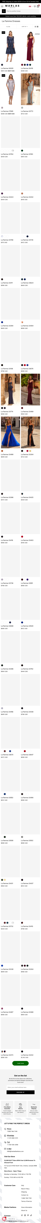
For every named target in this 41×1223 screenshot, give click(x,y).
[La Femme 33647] (30, 733)
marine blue (5, 408)
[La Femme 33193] (30, 132)
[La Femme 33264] (30, 947)
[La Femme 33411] (10, 261)
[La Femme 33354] (10, 304)
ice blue (2, 1051)
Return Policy (25, 1189)
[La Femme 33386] (10, 475)
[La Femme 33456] (10, 690)
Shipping (24, 1192)
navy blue (2, 65)
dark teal (22, 279)
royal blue (27, 65)
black (25, 65)
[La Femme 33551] (30, 561)
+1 (12, 922)
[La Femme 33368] (30, 990)
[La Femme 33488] (10, 432)
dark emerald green (5, 837)
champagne (5, 150)
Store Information (26, 1207)
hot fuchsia (2, 794)
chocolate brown (7, 150)
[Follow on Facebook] (22, 1215)
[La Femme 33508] (10, 818)
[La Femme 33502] (30, 818)
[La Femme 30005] (10, 46)
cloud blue (25, 794)
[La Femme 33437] (30, 861)
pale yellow (27, 108)
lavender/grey (2, 108)
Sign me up (20, 1092)
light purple (5, 579)
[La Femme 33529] (30, 604)
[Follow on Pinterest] (28, 1215)
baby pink (22, 236)
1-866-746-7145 (26, 1198)
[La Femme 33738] (10, 561)
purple (2, 193)
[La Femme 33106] (10, 347)
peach (7, 579)
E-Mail (9, 1149)
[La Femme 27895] (10, 89)
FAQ (22, 1185)
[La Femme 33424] (10, 175)
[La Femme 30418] (30, 46)
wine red (22, 408)
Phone (9, 1129)
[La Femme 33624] (30, 261)
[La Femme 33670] (10, 733)
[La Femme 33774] (10, 389)
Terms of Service (26, 1201)
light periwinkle (2, 236)
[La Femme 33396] (10, 647)
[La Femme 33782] (30, 647)
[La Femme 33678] (30, 347)
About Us (24, 1210)
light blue (22, 108)
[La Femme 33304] (30, 432)
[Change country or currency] (31, 6)
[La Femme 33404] (30, 304)
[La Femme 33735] (30, 218)
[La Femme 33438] (30, 690)
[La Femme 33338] (10, 947)
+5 (13, 150)
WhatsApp (10, 1135)
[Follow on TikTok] (31, 1215)
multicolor (22, 322)
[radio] (36, 26)
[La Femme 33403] (30, 518)
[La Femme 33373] (10, 1033)
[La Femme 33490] (30, 775)
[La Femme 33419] (10, 518)
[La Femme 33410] (30, 904)
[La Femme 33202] (30, 1033)
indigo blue (25, 451)
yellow (30, 451)
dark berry (22, 65)
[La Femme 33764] (10, 132)
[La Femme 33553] (10, 775)
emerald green (30, 65)
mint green (25, 108)
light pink (22, 193)
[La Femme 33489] (30, 389)
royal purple (27, 579)
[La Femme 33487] (10, 990)
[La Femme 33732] (10, 904)
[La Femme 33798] (10, 218)
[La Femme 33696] (10, 604)
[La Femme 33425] (30, 475)
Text (8, 1142)
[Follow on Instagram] (25, 1215)
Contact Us (24, 1195)
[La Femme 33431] (10, 861)
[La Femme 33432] (30, 175)
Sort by (24, 26)
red (25, 365)
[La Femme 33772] (30, 89)
